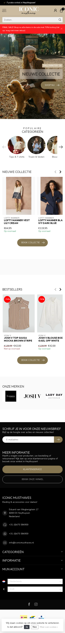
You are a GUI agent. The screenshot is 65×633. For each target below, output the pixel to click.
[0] (61, 10)
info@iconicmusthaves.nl (21, 542)
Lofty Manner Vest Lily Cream (17, 222)
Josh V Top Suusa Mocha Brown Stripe (18, 339)
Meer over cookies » (49, 627)
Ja (27, 626)
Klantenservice (32, 469)
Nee (35, 626)
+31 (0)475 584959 (18, 524)
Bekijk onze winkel (32, 479)
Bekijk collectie (30, 242)
